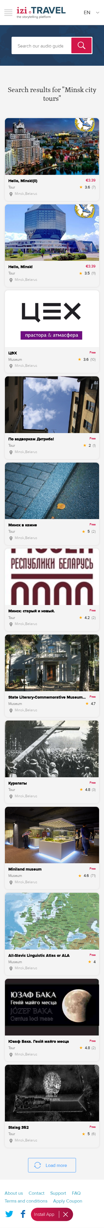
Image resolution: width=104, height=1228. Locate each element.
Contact (36, 1193)
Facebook (22, 1212)
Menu (8, 12)
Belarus (31, 193)
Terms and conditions (26, 1201)
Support (58, 1193)
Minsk (19, 193)
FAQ (76, 1193)
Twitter (9, 1212)
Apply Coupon (67, 1201)
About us (14, 1193)
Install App (44, 1214)
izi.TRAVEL (41, 13)
